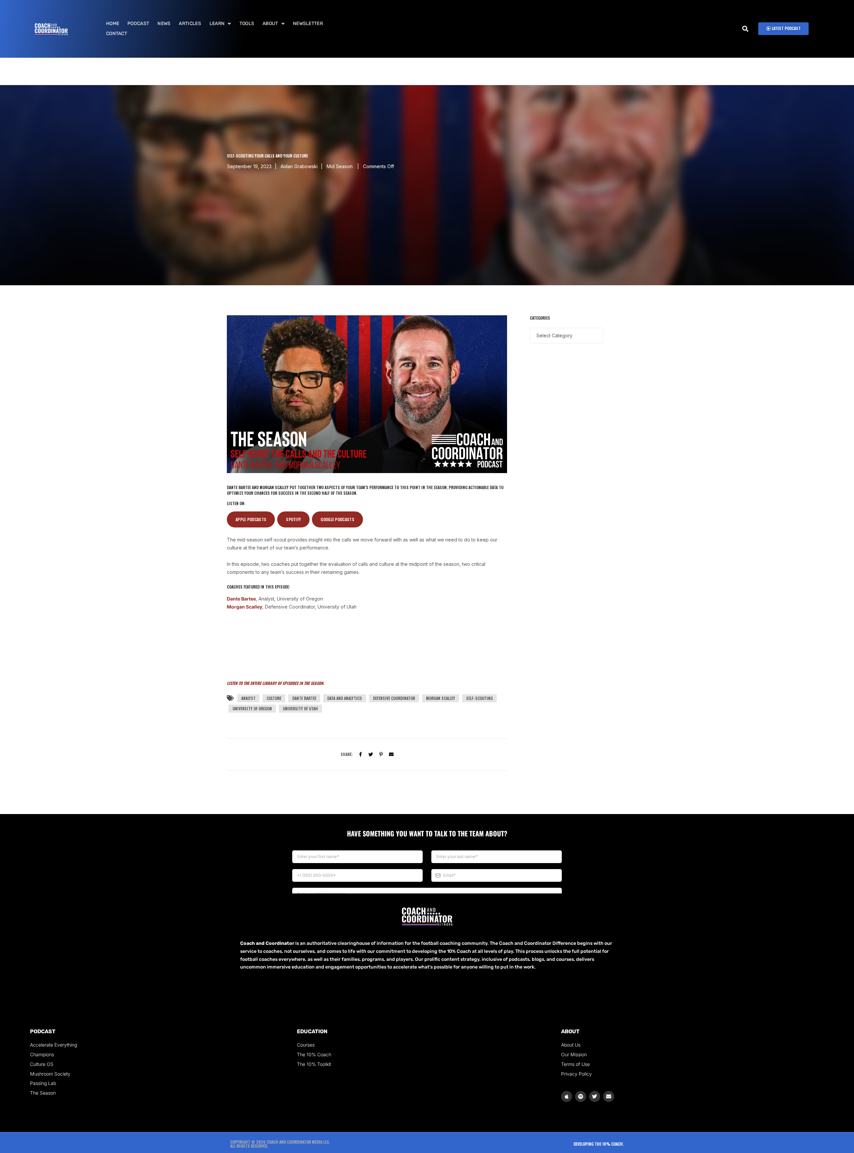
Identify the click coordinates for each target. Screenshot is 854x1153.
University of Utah (300, 708)
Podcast (138, 23)
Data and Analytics (344, 698)
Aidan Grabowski (299, 166)
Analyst (248, 698)
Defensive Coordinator (394, 698)
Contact (116, 33)
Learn (217, 23)
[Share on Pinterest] (381, 754)
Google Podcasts (337, 519)
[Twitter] (370, 754)
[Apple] (566, 1096)
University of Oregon (252, 708)
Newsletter (308, 23)
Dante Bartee (241, 599)
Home (112, 23)
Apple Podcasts (251, 519)
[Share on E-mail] (391, 754)
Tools (247, 23)
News (163, 23)
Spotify (293, 519)
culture (274, 698)
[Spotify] (580, 1096)
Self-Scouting (479, 698)
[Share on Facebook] (360, 754)
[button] (220, 24)
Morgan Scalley (244, 607)
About (270, 23)
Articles (190, 23)
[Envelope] (608, 1096)
